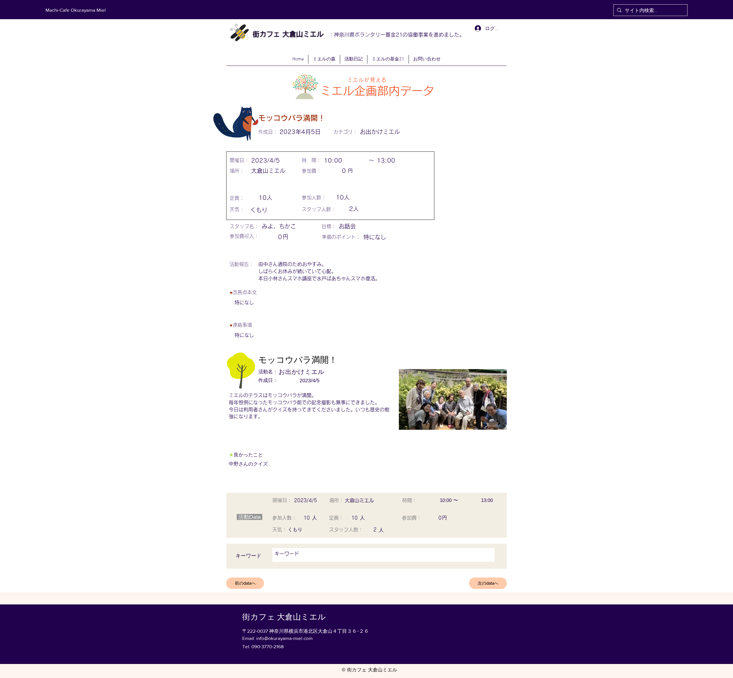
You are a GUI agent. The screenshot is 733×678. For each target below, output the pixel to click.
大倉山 (291, 34)
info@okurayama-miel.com (284, 638)
